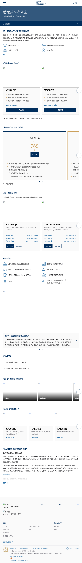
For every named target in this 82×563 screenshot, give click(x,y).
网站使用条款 (24, 548)
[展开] (4, 3)
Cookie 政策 (36, 548)
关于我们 (6, 526)
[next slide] (79, 91)
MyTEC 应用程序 (8, 536)
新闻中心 (56, 529)
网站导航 (46, 548)
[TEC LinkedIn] (60, 504)
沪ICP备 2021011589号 (16, 556)
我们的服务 (7, 542)
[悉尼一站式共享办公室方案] (41, 340)
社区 (29, 529)
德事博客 (56, 526)
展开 (4, 54)
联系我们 (76, 3)
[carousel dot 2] (41, 181)
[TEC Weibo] (42, 504)
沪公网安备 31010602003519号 (19, 560)
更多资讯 (9, 437)
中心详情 (19, 246)
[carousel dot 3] (42, 181)
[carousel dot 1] (39, 181)
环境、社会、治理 (34, 526)
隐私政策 (13, 548)
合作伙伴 (6, 533)
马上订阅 (21, 110)
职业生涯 (6, 529)
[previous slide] (3, 319)
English (76, 548)
